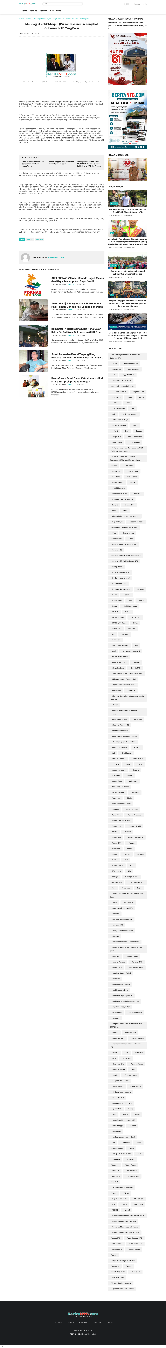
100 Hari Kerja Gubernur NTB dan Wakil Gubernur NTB (125, 356)
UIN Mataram (138, 1199)
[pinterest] (34, 245)
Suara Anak (115, 1159)
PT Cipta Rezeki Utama (120, 1081)
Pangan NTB (128, 902)
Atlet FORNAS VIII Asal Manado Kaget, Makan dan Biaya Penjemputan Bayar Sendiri (77, 280)
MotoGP (114, 832)
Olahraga (114, 877)
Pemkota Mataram (118, 962)
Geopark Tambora (136, 522)
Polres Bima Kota (117, 1064)
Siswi (132, 1148)
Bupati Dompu (134, 442)
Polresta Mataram (118, 1070)
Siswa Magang (117, 1148)
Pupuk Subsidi (135, 1086)
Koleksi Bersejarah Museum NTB (123, 742)
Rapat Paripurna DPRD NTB (121, 1103)
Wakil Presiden (116, 1244)
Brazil (127, 431)
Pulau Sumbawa (117, 1086)
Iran (136, 645)
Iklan (113, 634)
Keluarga (114, 705)
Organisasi (126, 888)
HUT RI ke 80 (136, 617)
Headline (33, 11)
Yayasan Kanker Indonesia (121, 1283)
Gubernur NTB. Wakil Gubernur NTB (124, 561)
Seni (113, 1143)
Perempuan (115, 1018)
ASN (128, 403)
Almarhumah (116, 369)
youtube (110, 1322)
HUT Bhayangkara (130, 606)
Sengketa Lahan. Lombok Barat (123, 1137)
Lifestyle (135, 770)
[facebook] (131, 11)
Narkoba (127, 854)
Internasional (116, 640)
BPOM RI (114, 431)
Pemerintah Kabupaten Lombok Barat (125, 942)
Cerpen (114, 466)
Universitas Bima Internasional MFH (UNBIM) (128, 1216)
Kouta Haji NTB (137, 759)
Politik (113, 265)
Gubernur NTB (116, 550)
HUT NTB (114, 612)
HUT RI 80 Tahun (117, 617)
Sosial (140, 1154)
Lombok (114, 327)
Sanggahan (91, 1334)
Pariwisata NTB (117, 925)
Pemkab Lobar (132, 956)
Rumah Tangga (117, 1126)
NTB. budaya (116, 871)
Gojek (113, 533)
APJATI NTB (115, 397)
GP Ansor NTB (116, 539)
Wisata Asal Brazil (118, 1272)
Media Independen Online (121, 804)
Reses (130, 1109)
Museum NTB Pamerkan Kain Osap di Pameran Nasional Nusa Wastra (33, 164)
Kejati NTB (131, 690)
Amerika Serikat (133, 369)
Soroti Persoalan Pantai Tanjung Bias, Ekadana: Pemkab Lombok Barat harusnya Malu (76, 356)
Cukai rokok (128, 466)
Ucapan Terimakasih (119, 1199)
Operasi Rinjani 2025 (136, 882)
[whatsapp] (139, 11)
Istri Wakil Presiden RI (119, 657)
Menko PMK (115, 815)
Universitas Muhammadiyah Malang (124, 1227)
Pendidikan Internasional (120, 984)
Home (24, 11)
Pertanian (114, 1053)
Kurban (128, 764)
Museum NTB (116, 843)
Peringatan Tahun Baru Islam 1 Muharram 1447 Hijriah (126, 1025)
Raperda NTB (116, 1109)
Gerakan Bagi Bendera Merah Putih (124, 527)
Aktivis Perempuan (131, 364)
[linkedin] (39, 245)
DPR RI (133, 482)
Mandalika (135, 792)
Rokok (125, 1114)
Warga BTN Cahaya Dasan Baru (123, 1261)
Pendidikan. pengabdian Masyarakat (125, 1001)
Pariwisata (115, 914)
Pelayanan (115, 936)
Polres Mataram (137, 1064)
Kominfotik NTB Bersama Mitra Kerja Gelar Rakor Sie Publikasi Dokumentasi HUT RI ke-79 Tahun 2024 (77, 330)
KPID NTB (115, 764)
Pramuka (114, 1075)
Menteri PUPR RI (135, 826)
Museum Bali (116, 837)
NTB (52, 11)
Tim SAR (114, 1182)
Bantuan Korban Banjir (119, 420)
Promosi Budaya (131, 1075)
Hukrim (141, 600)
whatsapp (83, 1322)
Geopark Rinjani (117, 522)
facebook (58, 1322)
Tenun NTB (115, 1176)
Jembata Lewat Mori (119, 662)
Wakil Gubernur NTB (134, 1238)
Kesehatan (138, 719)
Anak (113, 375)
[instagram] (142, 11)
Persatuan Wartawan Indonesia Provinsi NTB (125, 1045)
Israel (113, 651)
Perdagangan (116, 1012)
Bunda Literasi (116, 442)
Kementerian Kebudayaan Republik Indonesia (123, 712)
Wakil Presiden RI (135, 1244)
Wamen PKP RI (134, 1249)
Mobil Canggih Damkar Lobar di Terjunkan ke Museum (61, 163)
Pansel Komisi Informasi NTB (122, 908)
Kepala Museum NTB (119, 719)
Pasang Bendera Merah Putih (122, 930)
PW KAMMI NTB (117, 1098)
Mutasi (129, 849)
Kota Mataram (127, 753)
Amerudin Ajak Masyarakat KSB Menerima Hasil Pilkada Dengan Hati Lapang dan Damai (77, 305)
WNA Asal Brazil (117, 1277)
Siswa (139, 1143)
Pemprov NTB (137, 962)
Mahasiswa (133, 781)
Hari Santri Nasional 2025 (120, 589)
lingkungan (115, 775)
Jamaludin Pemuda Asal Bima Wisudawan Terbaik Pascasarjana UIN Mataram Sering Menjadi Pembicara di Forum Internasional (127, 242)
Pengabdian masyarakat (120, 1007)
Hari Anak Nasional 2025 (120, 572)
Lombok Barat (116, 781)
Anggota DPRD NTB (118, 392)
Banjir (113, 414)
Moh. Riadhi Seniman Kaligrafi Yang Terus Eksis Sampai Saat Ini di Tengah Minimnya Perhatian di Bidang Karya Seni (127, 335)
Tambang (114, 1165)
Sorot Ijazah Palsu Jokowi (121, 1154)
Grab (131, 539)
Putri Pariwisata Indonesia (121, 1092)
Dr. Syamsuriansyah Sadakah (122, 499)
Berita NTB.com (86, 1331)
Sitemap (136, 4)
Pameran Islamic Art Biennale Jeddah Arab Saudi (126, 895)
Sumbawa (130, 1159)
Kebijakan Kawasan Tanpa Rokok (123, 679)
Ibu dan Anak (116, 628)
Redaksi (73, 1334)
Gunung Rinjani (116, 567)
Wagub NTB (115, 1238)
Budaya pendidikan (135, 437)
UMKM (124, 1204)
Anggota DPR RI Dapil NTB (121, 380)
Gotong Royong (128, 533)
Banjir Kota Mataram (130, 414)
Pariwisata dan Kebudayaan (121, 919)
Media (129, 798)
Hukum (114, 606)
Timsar (114, 1193)
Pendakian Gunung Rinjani (121, 973)
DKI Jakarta (115, 477)
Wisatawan (136, 1272)
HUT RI (128, 612)
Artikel (129, 397)
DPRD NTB (137, 494)
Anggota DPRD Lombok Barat (122, 386)
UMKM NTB (138, 1204)
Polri (133, 1070)
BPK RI (135, 425)
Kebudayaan (116, 690)
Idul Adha (132, 628)
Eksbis (113, 510)
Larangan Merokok (118, 770)
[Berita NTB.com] (27, 5)
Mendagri (115, 809)
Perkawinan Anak (117, 1038)
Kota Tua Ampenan (118, 759)
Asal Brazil (115, 403)
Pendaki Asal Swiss (136, 967)
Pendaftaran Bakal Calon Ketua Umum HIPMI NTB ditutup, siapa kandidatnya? (77, 380)
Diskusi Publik (133, 471)
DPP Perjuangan (117, 482)
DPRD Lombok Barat (119, 494)
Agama (114, 364)
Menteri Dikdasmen (134, 815)
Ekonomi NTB (129, 505)
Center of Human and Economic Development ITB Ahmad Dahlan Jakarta (125, 458)
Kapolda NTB (135, 668)
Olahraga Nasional (132, 877)
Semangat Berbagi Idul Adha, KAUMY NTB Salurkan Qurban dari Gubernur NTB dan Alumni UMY (88, 164)
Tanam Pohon (130, 1165)
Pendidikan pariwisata (119, 990)
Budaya (139, 431)
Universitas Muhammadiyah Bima (123, 1221)
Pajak (139, 888)
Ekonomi (114, 505)
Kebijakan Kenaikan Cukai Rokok (123, 685)
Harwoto (140, 589)
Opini (113, 888)
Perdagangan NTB (135, 1012)
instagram (97, 1322)
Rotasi (137, 1114)
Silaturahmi (126, 1143)
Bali (133, 408)
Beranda (21, 19)
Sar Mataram (116, 1131)
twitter (70, 1322)
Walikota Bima (116, 1249)
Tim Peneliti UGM (133, 1176)
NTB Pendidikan (117, 865)
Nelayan (114, 860)
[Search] (80, 4)
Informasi (125, 634)
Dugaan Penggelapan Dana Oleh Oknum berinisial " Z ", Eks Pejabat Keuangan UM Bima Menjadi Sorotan (127, 303)
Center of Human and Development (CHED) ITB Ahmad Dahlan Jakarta (126, 449)
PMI (126, 1053)
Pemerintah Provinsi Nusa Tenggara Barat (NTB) (126, 949)
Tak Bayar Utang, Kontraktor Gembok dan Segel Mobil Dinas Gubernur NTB (127, 210)
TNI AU (126, 1193)
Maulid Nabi (115, 798)
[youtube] (146, 11)
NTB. (132, 865)
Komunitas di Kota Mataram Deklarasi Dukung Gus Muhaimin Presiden (127, 272)
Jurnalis (137, 662)
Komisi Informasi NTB (119, 747)
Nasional (43, 11)
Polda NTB (139, 1053)
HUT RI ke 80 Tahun (118, 623)
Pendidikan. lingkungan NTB (121, 995)
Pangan (114, 902)
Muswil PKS (115, 849)
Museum (127, 832)
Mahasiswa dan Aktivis (120, 787)
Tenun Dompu (131, 1171)
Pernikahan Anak (137, 1038)
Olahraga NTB (116, 882)
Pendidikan (115, 979)
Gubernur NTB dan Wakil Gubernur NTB (126, 555)
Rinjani (113, 1114)
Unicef (127, 1210)
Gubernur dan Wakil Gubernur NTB (124, 544)
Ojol (129, 871)
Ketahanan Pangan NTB (120, 725)
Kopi (113, 753)
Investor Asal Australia (119, 645)
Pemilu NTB (115, 956)
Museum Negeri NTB (135, 837)
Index (145, 4)
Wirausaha (115, 1266)
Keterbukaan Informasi (119, 730)
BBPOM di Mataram (118, 425)
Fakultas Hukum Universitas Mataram (125, 516)
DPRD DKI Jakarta (118, 488)
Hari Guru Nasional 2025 (120, 578)
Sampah (133, 1126)
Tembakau (115, 1171)
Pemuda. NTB (116, 967)
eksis (125, 510)
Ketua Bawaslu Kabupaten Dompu (124, 736)
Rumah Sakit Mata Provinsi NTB (123, 1120)
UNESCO (114, 1210)
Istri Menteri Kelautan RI (131, 651)
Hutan (135, 623)
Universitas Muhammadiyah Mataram (125, 1232)
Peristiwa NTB (130, 1032)
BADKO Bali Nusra (118, 408)
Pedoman (81, 1334)
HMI (130, 600)
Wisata (129, 1266)
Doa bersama (132, 477)
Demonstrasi (116, 471)
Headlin (30, 239)
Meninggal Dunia (132, 809)
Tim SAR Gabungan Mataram (122, 1187)
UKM (113, 1204)
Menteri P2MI (116, 826)
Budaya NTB (116, 437)
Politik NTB (127, 1058)
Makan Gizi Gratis (118, 792)
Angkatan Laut (138, 392)
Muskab (132, 843)
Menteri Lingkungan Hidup (121, 820)
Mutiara (114, 854)
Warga (113, 1255)
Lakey (140, 764)
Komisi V (137, 747)
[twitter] (135, 11)
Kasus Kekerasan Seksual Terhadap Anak (127, 673)
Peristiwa (114, 1032)
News (58, 11)
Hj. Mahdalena (116, 600)
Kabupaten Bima (117, 668)
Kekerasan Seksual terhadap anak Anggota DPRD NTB (127, 697)
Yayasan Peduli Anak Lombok (122, 1289)
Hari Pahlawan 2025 (119, 584)
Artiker (141, 397)
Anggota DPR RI (128, 375)
